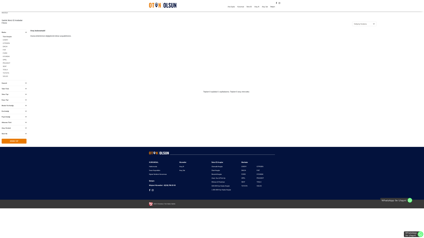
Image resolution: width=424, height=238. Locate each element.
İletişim (272, 7)
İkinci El (249, 7)
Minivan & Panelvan (218, 182)
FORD (5, 53)
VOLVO (5, 76)
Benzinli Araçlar (217, 174)
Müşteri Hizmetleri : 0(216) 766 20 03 (162, 185)
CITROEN (6, 43)
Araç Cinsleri (6, 128)
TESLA (5, 70)
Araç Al (256, 7)
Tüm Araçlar (7, 36)
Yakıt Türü (5, 89)
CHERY (5, 40)
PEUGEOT (6, 63)
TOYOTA (6, 73)
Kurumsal (240, 7)
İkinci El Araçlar (217, 162)
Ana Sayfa (231, 7)
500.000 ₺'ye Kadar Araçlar (221, 186)
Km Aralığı (5, 111)
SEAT (5, 66)
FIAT (4, 50)
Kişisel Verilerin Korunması (158, 174)
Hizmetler (182, 162)
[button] (364, 24)
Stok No (4, 134)
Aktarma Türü (6, 122)
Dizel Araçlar (216, 170)
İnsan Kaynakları (154, 170)
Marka (4, 32)
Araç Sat (265, 7)
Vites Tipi (5, 94)
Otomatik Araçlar (217, 166)
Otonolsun (5, 13)
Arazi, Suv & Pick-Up (218, 178)
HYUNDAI (6, 56)
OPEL (5, 60)
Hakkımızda (153, 166)
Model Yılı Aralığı (8, 105)
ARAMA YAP (14, 141)
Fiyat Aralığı (6, 117)
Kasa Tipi (5, 100)
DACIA (5, 46)
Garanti (4, 83)
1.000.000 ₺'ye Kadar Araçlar (221, 190)
